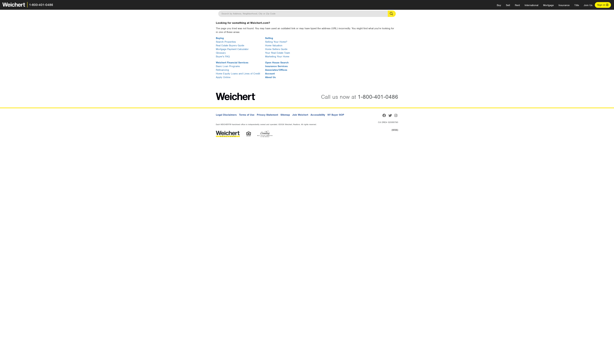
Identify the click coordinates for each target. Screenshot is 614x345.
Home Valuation (273, 45)
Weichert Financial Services (232, 62)
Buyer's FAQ (223, 56)
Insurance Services (276, 66)
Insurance (564, 5)
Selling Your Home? (276, 41)
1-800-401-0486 (41, 5)
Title (576, 5)
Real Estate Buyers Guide (230, 45)
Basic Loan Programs (228, 66)
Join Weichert (300, 114)
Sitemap (285, 114)
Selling (269, 38)
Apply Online (223, 77)
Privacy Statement (267, 114)
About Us (270, 77)
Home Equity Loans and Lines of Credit (238, 73)
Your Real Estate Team (277, 52)
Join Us (588, 5)
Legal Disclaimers (226, 114)
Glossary (221, 52)
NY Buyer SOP (335, 114)
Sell (508, 5)
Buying (220, 38)
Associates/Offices (276, 70)
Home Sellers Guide (276, 49)
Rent (517, 5)
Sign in (601, 5)
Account (270, 73)
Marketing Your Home (277, 56)
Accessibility (318, 114)
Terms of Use (246, 114)
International (531, 5)
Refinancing (222, 70)
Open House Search (277, 62)
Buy (499, 5)
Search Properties (226, 41)
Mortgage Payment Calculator (232, 49)
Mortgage (548, 5)
